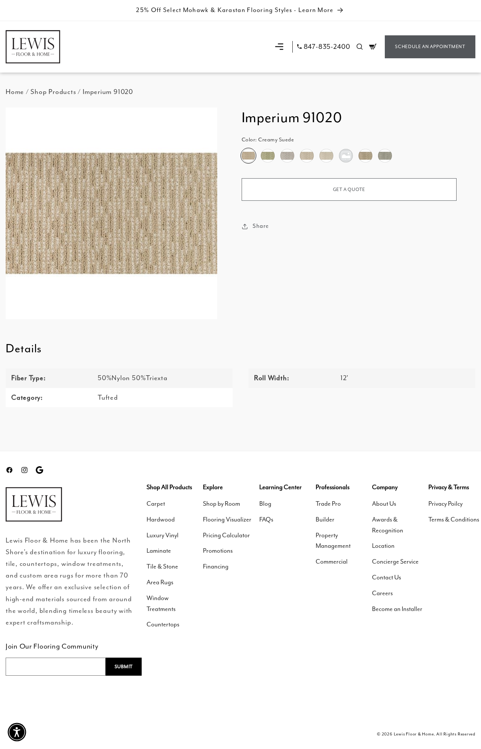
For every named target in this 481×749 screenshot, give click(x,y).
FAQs (266, 519)
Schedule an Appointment (430, 47)
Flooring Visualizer (227, 519)
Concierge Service (395, 562)
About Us (384, 504)
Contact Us (386, 577)
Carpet (156, 504)
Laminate (159, 551)
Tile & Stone (162, 566)
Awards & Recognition (387, 525)
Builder (325, 519)
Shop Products (53, 92)
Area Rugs (160, 582)
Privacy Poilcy (445, 504)
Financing (215, 566)
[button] (279, 46)
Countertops (163, 624)
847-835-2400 (327, 46)
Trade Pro (328, 504)
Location (383, 546)
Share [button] (261, 226)
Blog (265, 504)
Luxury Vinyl (162, 535)
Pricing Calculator (226, 535)
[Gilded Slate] (287, 155)
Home (15, 92)
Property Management (333, 540)
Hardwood (161, 519)
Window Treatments (161, 603)
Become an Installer (397, 609)
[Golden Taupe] (306, 155)
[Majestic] (345, 155)
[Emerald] (267, 155)
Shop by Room (221, 504)
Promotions (218, 551)
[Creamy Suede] (248, 155)
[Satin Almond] (365, 155)
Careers (382, 593)
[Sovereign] (385, 155)
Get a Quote (349, 189)
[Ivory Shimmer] (326, 155)
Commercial (332, 562)
